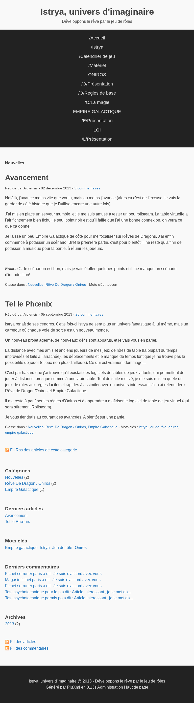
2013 (9, 624)
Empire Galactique (102, 427)
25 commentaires (89, 314)
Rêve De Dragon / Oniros (65, 284)
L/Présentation (97, 139)
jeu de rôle (158, 427)
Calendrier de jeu (97, 56)
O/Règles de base (98, 93)
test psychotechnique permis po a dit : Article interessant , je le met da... (69, 598)
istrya (143, 427)
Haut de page (136, 687)
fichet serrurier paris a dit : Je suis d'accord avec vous (53, 574)
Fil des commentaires (29, 648)
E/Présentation (98, 120)
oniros (173, 427)
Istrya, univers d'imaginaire (97, 11)
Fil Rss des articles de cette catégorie (43, 450)
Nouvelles (35, 284)
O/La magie (97, 102)
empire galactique (19, 432)
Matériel (98, 65)
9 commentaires (87, 188)
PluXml (73, 687)
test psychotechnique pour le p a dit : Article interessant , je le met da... (68, 592)
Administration (110, 687)
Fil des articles (23, 642)
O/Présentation (98, 83)
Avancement (26, 177)
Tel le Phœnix (28, 304)
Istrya (97, 47)
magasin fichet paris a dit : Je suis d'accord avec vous (53, 580)
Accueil (97, 37)
